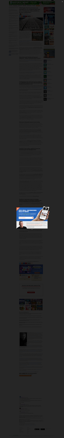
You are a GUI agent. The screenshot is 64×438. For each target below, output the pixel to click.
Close (32, 229)
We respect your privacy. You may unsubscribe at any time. (24, 219)
